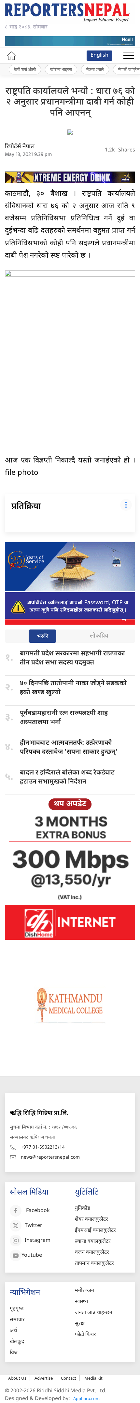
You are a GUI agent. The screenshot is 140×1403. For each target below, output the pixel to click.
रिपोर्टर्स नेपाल (20, 146)
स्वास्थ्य (81, 1301)
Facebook (38, 1211)
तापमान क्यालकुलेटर (94, 1263)
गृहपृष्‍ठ (16, 1309)
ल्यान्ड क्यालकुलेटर (93, 1241)
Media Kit (93, 1378)
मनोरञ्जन (84, 1290)
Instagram (37, 1240)
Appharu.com (86, 1398)
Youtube (31, 1255)
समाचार (17, 1320)
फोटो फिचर (85, 1334)
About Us (17, 1378)
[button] (128, 55)
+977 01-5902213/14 (43, 1147)
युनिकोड (82, 1208)
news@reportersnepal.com (50, 1157)
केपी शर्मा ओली (25, 69)
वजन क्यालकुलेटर (92, 1252)
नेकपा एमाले (95, 69)
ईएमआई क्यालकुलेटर (95, 1230)
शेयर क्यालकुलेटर (91, 1219)
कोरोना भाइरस (61, 69)
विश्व (14, 1353)
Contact (68, 1378)
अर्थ (13, 1331)
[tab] (42, 637)
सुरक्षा (80, 1323)
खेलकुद (17, 1342)
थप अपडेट (70, 804)
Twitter (33, 1225)
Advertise (44, 1378)
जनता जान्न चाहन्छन (93, 1312)
